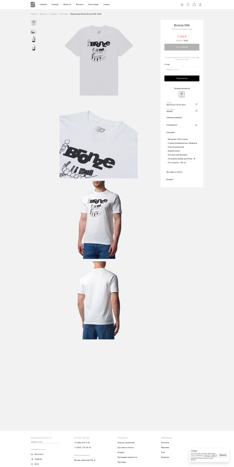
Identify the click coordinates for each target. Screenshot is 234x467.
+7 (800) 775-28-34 (82, 447)
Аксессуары (93, 4)
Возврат (121, 452)
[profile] (200, 4)
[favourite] (182, 4)
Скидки (106, 4)
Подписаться (181, 78)
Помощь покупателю (126, 443)
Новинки (43, 4)
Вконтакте (39, 454)
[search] (188, 4)
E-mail (166, 64)
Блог (163, 452)
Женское (79, 4)
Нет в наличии (182, 47)
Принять (223, 455)
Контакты (165, 443)
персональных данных (197, 456)
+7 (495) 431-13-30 (82, 443)
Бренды (55, 4)
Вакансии (165, 457)
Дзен (37, 464)
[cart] (194, 4)
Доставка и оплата (126, 447)
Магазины (165, 447)
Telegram (38, 459)
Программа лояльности (127, 457)
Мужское (67, 4)
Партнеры (122, 462)
